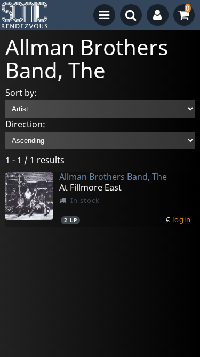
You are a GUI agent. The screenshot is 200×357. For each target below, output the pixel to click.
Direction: (25, 124)
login (181, 219)
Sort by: (21, 92)
